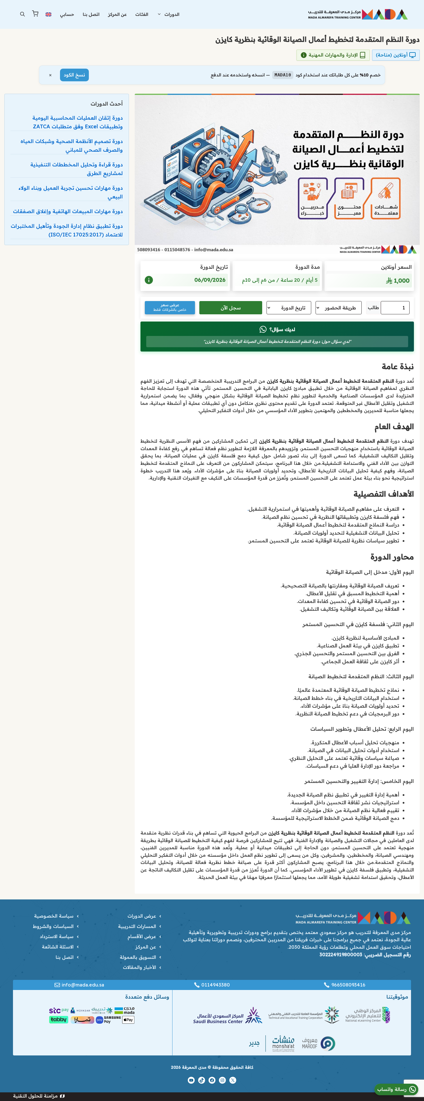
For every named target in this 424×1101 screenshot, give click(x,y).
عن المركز (117, 14)
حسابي (67, 14)
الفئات (141, 14)
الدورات (171, 14)
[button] (22, 14)
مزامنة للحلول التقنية (35, 1096)
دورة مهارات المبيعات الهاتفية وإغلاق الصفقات (68, 211)
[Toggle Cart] (35, 14)
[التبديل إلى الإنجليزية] (48, 14)
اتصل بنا (91, 14)
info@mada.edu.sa (83, 985)
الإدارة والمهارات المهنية (333, 55)
